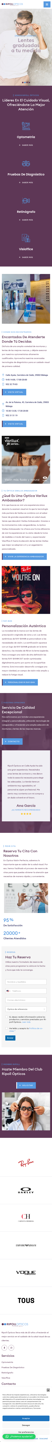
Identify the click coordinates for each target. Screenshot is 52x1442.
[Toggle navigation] (47, 4)
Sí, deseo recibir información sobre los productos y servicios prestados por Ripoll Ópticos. (27, 1019)
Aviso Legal (43, 1438)
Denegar (26, 1425)
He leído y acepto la (26, 1029)
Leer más (26, 1022)
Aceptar (26, 1418)
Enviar (10, 1038)
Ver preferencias (26, 1432)
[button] (48, 1390)
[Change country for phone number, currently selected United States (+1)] (8, 991)
